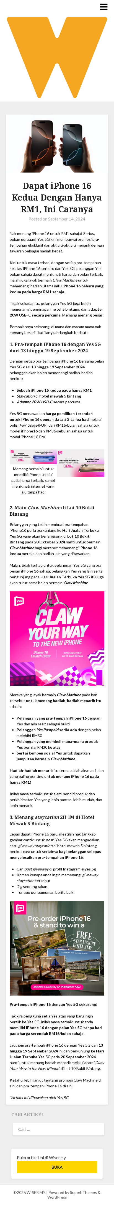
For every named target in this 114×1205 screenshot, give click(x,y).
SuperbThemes (83, 1192)
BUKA (57, 1167)
